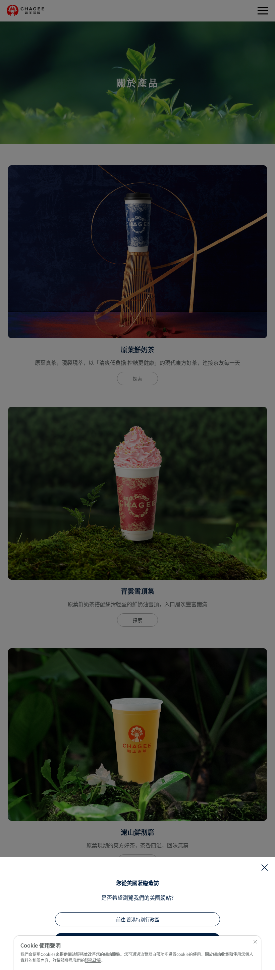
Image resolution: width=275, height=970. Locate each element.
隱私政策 (93, 960)
